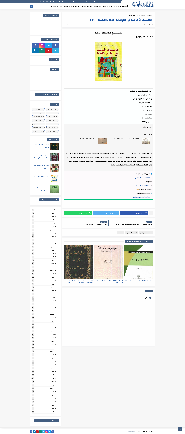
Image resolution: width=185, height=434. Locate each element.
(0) (65, 24)
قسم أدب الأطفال (38, 113)
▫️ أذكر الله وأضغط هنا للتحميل (143, 177)
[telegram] (53, 1)
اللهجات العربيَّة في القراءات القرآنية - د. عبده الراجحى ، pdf (110, 281)
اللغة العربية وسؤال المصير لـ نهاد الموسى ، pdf (139, 280)
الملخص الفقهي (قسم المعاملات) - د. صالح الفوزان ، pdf (41, 158)
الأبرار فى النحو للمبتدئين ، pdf (41, 176)
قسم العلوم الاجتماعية (52, 127)
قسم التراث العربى (38, 120)
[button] (134, 213)
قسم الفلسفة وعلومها (38, 127)
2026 (54, 210)
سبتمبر (52, 267)
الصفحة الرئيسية (115, 2)
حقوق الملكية (101, 2)
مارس (52, 213)
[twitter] (59, 1)
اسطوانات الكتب (38, 109)
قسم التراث (52, 120)
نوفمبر (52, 263)
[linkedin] (44, 1)
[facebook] (62, 1)
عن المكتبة (93, 2)
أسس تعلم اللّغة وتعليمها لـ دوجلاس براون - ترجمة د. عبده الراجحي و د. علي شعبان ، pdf (80, 281)
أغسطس (52, 230)
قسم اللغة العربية (133, 15)
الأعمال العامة (52, 6)
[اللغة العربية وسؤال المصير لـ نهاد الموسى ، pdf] (138, 262)
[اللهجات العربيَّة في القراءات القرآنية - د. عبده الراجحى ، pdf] (108, 262)
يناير (53, 220)
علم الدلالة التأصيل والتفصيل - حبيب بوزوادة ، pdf (127, 139)
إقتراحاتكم (88, 2)
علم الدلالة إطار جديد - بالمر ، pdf (88, 139)
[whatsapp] (47, 1)
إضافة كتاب (75, 2)
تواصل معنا (81, 2)
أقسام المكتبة (124, 6)
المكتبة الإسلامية (97, 6)
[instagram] (56, 1)
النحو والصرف (52, 113)
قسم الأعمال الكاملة (38, 116)
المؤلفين (116, 6)
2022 (54, 334)
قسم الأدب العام (52, 116)
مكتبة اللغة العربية (87, 6)
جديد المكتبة (108, 2)
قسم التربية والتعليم (52, 124)
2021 (54, 378)
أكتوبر (53, 307)
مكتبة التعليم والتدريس (63, 6)
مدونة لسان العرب (132, 431)
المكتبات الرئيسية (107, 6)
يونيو (53, 236)
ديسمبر (52, 226)
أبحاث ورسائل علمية (52, 109)
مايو (53, 240)
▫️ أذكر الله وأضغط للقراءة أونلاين (142, 197)
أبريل (53, 243)
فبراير (53, 216)
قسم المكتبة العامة (38, 131)
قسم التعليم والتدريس (38, 124)
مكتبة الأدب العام (75, 6)
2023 (54, 297)
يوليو (53, 233)
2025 (54, 223)
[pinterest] (50, 1)
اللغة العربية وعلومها (146, 15)
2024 (54, 257)
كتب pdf (120, 233)
